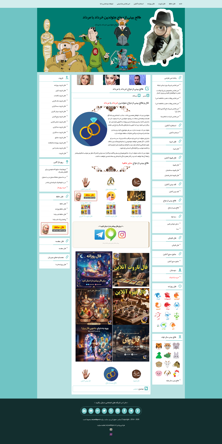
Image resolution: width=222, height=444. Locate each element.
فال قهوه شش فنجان (172, 175)
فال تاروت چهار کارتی (58, 111)
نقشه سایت (101, 425)
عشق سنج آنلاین (173, 261)
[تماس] (111, 411)
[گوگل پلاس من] (97, 411)
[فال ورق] (94, 344)
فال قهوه (176, 165)
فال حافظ (172, 3)
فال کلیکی (175, 245)
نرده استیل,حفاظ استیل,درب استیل (54, 177)
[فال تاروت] (131, 270)
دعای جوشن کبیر (173, 223)
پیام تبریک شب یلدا (59, 219)
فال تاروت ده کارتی (59, 132)
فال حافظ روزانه (60, 209)
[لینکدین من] (84, 411)
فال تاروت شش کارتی (58, 122)
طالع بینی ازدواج (135, 162)
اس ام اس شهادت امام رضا (170, 116)
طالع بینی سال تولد (172, 380)
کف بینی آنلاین (174, 191)
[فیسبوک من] (124, 411)
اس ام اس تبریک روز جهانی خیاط (168, 85)
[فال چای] (131, 344)
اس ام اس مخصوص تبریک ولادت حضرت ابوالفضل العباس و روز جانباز (168, 91)
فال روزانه (150, 3)
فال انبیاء (176, 148)
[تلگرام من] (131, 411)
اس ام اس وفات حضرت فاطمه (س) (167, 98)
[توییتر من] (104, 411)
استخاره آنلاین (139, 3)
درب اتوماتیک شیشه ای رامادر (55, 182)
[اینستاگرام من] (117, 411)
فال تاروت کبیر (60, 90)
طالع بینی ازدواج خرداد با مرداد (128, 88)
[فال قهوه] (131, 307)
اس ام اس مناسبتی (123, 3)
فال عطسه (62, 248)
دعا (177, 229)
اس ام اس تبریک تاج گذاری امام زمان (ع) (169, 110)
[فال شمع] (94, 307)
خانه (180, 3)
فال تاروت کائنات (60, 95)
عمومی (135, 389)
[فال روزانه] (94, 270)
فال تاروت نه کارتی (59, 127)
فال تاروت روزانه (60, 85)
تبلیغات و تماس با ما (106, 3)
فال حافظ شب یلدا (60, 214)
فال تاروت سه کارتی (59, 106)
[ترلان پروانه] (111, 80)
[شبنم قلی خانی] (85, 80)
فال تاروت (161, 3)
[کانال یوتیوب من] (91, 411)
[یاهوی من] (137, 411)
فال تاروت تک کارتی (59, 101)
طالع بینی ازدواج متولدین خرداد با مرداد (111, 17)
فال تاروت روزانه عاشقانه (57, 142)
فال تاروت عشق (60, 137)
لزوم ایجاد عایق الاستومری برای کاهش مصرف (56, 170)
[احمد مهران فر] (137, 80)
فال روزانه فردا (60, 264)
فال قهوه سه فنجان (172, 170)
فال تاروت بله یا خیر (59, 148)
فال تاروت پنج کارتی (59, 116)
